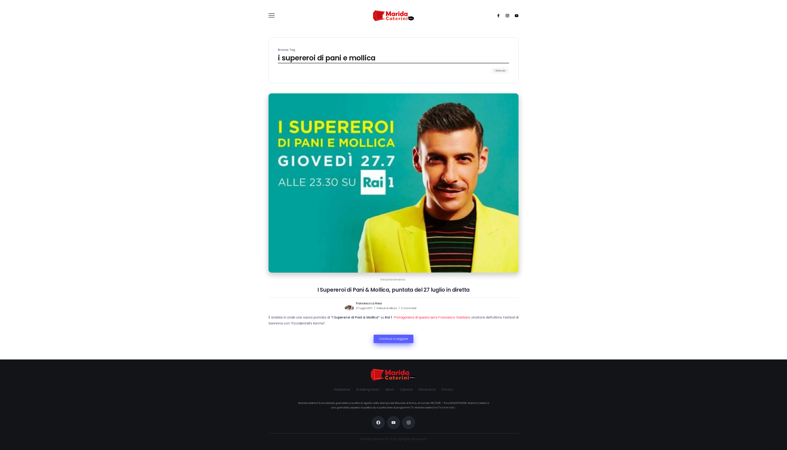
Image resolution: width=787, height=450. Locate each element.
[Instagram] (506, 16)
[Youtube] (515, 16)
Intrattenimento (393, 280)
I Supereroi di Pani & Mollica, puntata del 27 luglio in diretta (393, 290)
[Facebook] (497, 16)
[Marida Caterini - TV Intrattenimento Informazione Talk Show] (393, 15)
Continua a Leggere (393, 339)
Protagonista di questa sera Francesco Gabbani (432, 317)
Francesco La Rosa (369, 303)
